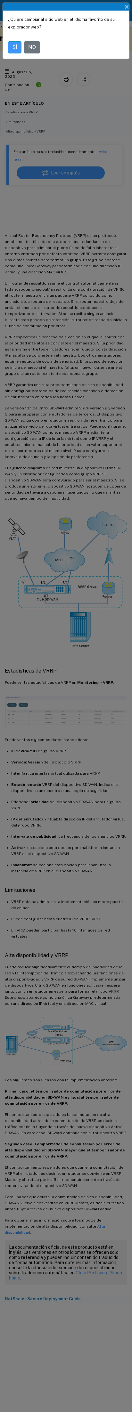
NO (32, 47)
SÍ (14, 47)
